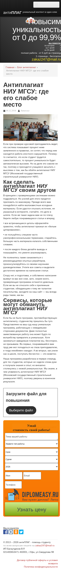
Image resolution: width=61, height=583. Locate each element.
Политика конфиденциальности (41, 566)
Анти (30, 12)
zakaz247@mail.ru (46, 59)
